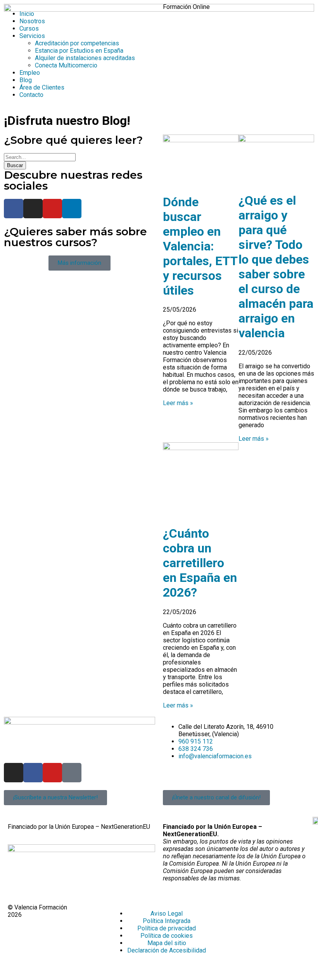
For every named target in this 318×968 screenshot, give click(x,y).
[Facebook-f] (33, 772)
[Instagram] (33, 208)
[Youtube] (52, 208)
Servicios (32, 36)
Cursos (29, 28)
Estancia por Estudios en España (79, 50)
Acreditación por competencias (77, 43)
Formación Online (186, 6)
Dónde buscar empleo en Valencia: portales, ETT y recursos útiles (200, 246)
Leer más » (178, 403)
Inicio (26, 13)
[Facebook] (13, 208)
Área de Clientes (41, 87)
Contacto (31, 94)
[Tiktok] (71, 772)
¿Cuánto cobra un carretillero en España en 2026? (200, 563)
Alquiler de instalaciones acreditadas (85, 58)
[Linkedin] (71, 208)
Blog (25, 80)
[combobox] (40, 157)
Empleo (29, 72)
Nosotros (32, 21)
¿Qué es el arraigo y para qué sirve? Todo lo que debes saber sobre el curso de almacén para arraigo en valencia (275, 266)
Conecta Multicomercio (66, 65)
